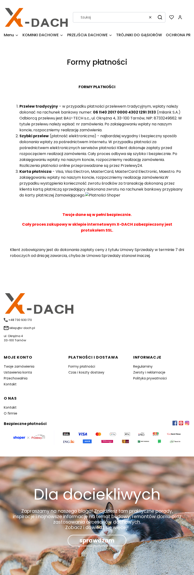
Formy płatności (81, 366)
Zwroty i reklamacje (149, 372)
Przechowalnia (15, 378)
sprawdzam (97, 540)
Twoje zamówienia (19, 366)
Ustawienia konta (18, 372)
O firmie (10, 413)
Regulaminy (143, 366)
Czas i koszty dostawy (86, 372)
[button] (160, 17)
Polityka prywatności (150, 378)
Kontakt (10, 384)
